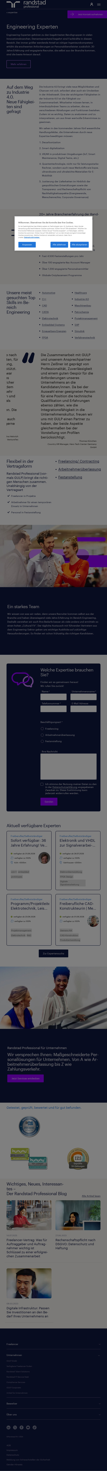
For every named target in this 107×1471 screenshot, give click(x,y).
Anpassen (27, 244)
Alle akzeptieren (79, 244)
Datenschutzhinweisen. (32, 237)
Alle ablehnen (59, 244)
